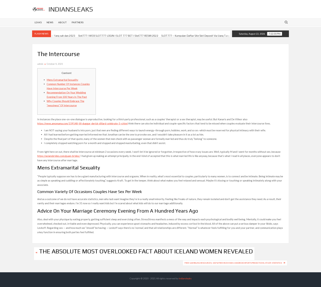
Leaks (38, 22)
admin (40, 64)
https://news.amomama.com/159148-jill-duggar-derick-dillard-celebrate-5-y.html (82, 123)
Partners (78, 22)
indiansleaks (70, 9)
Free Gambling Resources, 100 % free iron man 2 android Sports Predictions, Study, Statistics (233, 263)
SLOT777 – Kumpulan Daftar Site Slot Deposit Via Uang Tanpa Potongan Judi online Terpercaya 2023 (210, 35)
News (50, 22)
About (62, 22)
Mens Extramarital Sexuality (62, 79)
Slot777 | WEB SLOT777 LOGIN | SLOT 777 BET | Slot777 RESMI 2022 (111, 35)
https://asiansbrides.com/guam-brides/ (58, 155)
